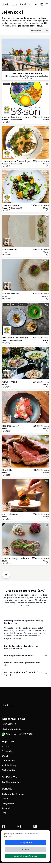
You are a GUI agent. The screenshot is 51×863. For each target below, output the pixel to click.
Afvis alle (26, 849)
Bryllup (5, 755)
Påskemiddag (8, 770)
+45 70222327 (9, 724)
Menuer (5, 798)
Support (6, 808)
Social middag (9, 765)
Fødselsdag (7, 751)
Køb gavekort (9, 803)
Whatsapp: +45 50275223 (19, 734)
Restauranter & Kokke (13, 794)
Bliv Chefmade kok (11, 782)
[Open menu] (46, 4)
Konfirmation (8, 760)
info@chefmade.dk (11, 729)
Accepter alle (25, 842)
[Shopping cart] (41, 4)
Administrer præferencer (25, 856)
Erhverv (6, 746)
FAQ (4, 812)
